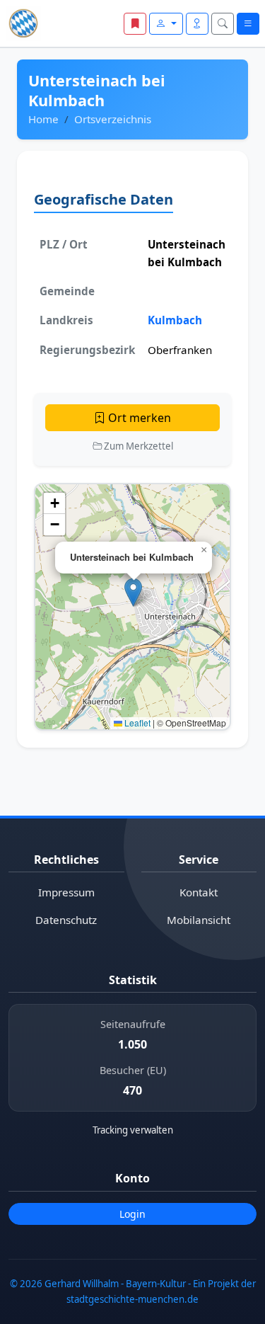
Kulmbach (175, 320)
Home (43, 119)
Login (132, 1214)
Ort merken (138, 418)
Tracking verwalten (133, 1130)
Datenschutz (66, 920)
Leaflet (136, 723)
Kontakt (198, 892)
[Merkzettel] (135, 24)
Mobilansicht (198, 920)
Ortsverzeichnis (112, 119)
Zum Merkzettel (137, 446)
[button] (133, 592)
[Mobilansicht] (197, 24)
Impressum (66, 892)
